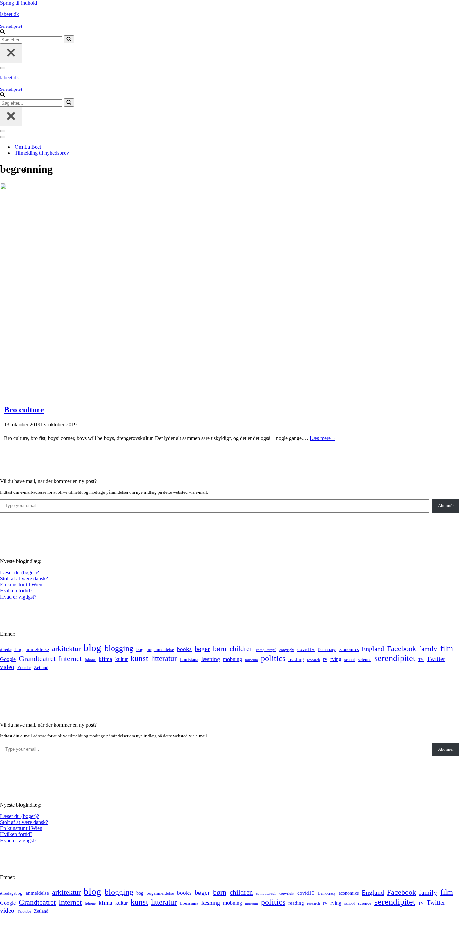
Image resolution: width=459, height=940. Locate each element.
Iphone (90, 660)
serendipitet (394, 658)
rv (325, 659)
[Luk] (11, 53)
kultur (121, 659)
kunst (139, 658)
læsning (210, 659)
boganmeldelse (160, 649)
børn (219, 648)
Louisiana (189, 659)
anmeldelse (37, 649)
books (184, 649)
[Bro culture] (78, 389)
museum (251, 660)
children (241, 648)
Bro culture (24, 409)
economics (349, 649)
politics (273, 658)
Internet (70, 659)
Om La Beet (28, 147)
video (7, 666)
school (349, 660)
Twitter (436, 658)
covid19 (306, 649)
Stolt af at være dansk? (24, 578)
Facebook (401, 648)
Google (8, 659)
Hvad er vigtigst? (18, 597)
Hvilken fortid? (16, 591)
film (446, 648)
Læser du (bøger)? (19, 572)
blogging (119, 648)
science (364, 659)
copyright (286, 650)
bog (139, 649)
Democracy (327, 649)
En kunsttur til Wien (21, 584)
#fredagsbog (11, 649)
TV (421, 659)
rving (335, 659)
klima (105, 659)
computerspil (266, 650)
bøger (202, 648)
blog (92, 647)
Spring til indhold (18, 3)
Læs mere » (322, 438)
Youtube (24, 668)
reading (296, 659)
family (428, 648)
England (373, 648)
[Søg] (2, 32)
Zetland (41, 667)
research (313, 660)
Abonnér (446, 505)
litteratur (164, 658)
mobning (232, 659)
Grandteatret (37, 658)
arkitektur (66, 649)
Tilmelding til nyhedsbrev (42, 153)
